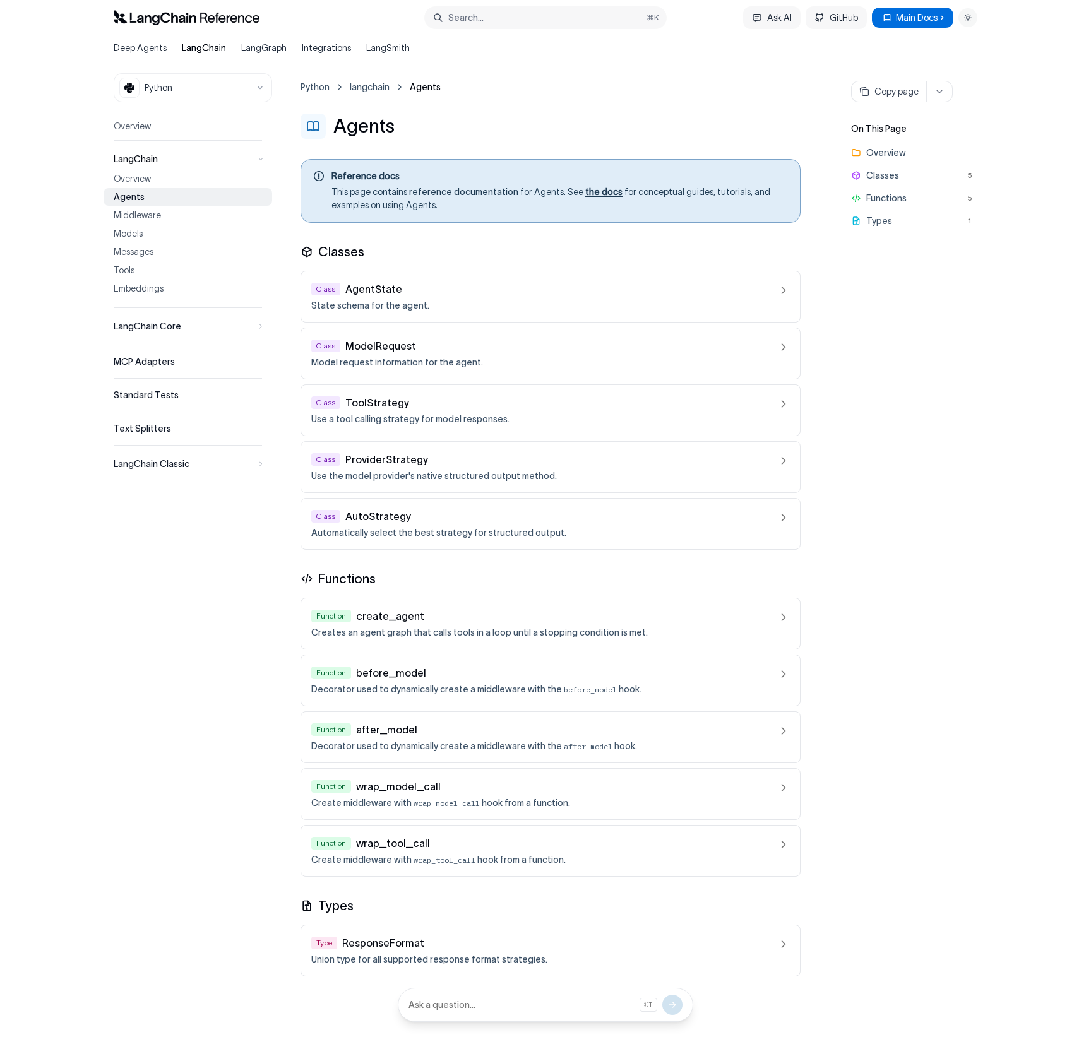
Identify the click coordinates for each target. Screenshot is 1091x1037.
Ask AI (779, 18)
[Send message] (672, 1005)
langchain (370, 87)
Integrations (326, 48)
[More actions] (939, 91)
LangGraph (264, 48)
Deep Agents (140, 48)
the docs (604, 192)
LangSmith (388, 48)
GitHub (844, 18)
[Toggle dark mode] (967, 17)
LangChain (204, 48)
